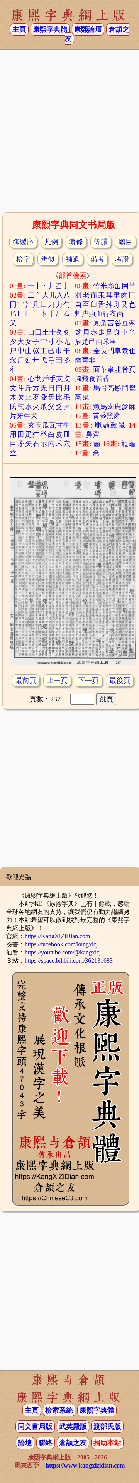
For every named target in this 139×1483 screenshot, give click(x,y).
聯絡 (46, 1443)
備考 (97, 259)
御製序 (23, 242)
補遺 (73, 259)
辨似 (48, 259)
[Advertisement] (69, 133)
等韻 (101, 242)
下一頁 (88, 680)
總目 (125, 242)
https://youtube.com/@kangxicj (63, 952)
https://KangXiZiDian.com (57, 936)
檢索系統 (59, 1410)
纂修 (76, 242)
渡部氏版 (107, 1426)
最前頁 (25, 680)
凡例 (51, 242)
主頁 (19, 29)
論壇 (25, 1443)
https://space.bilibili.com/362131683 (69, 960)
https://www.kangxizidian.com (85, 1465)
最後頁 (119, 680)
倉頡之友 (73, 1443)
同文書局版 (35, 1426)
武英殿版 (73, 1426)
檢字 (23, 259)
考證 (122, 259)
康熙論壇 (88, 29)
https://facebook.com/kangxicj (61, 944)
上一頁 (57, 680)
